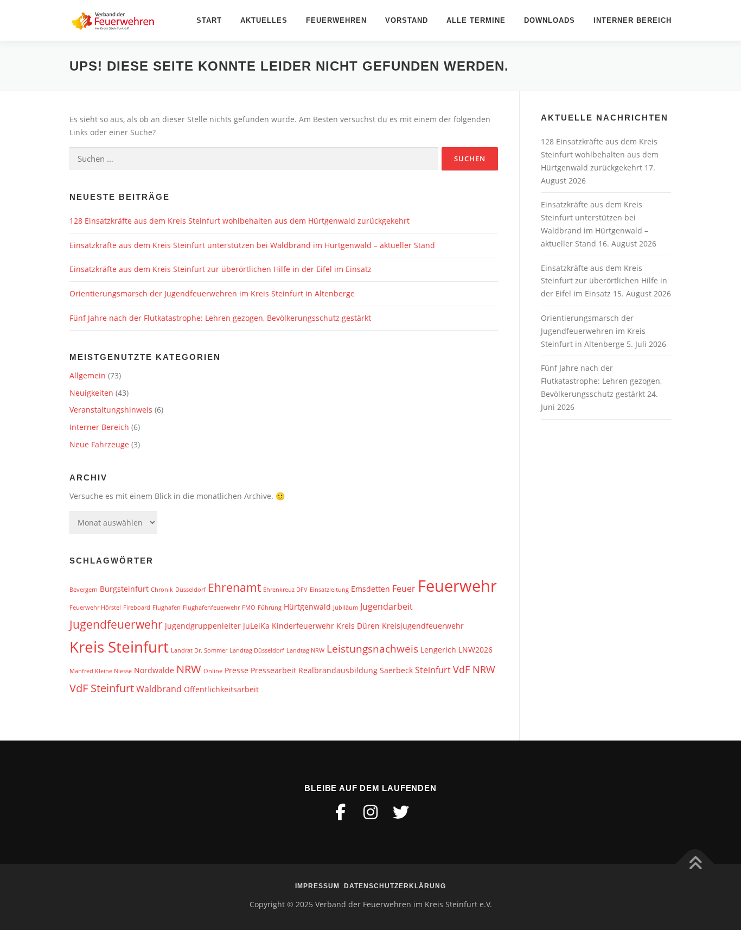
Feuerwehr (457, 586)
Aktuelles (264, 20)
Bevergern (83, 589)
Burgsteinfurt (124, 589)
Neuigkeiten (91, 393)
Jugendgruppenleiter (203, 626)
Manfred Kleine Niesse (100, 671)
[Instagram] (370, 812)
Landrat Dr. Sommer (199, 650)
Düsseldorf (190, 589)
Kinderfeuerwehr (303, 626)
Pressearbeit (273, 670)
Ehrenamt (234, 587)
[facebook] (340, 812)
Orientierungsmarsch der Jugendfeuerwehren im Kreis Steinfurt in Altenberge (212, 293)
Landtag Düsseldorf (256, 650)
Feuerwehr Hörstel (95, 607)
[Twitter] (401, 812)
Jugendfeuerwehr (116, 624)
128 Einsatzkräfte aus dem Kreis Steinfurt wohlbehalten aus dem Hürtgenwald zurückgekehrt (239, 221)
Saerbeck (396, 670)
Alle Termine (476, 20)
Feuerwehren (336, 20)
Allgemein (87, 375)
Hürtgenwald (307, 607)
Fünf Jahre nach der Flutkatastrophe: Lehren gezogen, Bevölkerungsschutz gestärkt (220, 318)
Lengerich (438, 649)
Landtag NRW (305, 650)
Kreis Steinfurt (119, 646)
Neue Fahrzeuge (99, 444)
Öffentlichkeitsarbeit (221, 689)
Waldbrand (159, 689)
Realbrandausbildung (338, 670)
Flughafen (166, 607)
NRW (188, 668)
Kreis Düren (358, 626)
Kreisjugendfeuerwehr (423, 626)
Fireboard (136, 607)
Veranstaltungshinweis (110, 409)
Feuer (404, 588)
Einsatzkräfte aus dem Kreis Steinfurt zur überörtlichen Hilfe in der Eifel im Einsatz (220, 269)
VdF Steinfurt (101, 687)
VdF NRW (474, 669)
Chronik (162, 589)
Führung (270, 607)
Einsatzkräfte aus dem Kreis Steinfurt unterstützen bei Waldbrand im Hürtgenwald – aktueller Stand (252, 245)
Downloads (549, 20)
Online (212, 671)
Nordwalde (154, 670)
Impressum (317, 886)
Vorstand (406, 20)
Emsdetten (370, 589)
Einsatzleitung (329, 589)
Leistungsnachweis (372, 649)
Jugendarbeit (386, 606)
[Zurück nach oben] (695, 863)
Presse (236, 670)
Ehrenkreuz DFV (285, 589)
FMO (248, 607)
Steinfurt (433, 670)
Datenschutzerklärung (395, 886)
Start (209, 20)
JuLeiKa (256, 626)
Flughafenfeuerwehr (211, 607)
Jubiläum (345, 607)
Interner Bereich (632, 20)
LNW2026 (475, 649)
